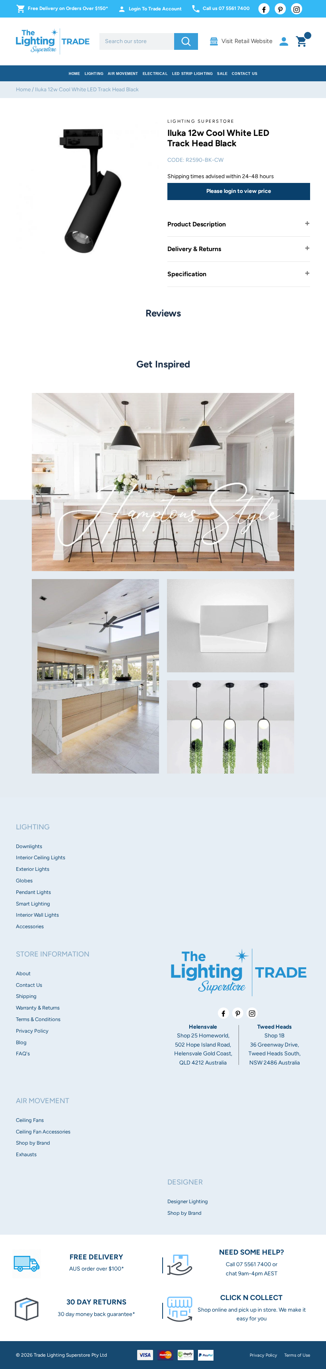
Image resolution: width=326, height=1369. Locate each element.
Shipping (26, 996)
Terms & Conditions (38, 1019)
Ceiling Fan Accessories (43, 1132)
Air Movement (123, 74)
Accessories (30, 926)
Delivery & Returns (194, 249)
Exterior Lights (32, 869)
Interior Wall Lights (37, 915)
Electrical (155, 74)
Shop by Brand (33, 1143)
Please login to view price (238, 191)
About (23, 973)
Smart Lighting (33, 904)
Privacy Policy (32, 1031)
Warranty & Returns (38, 1008)
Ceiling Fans (30, 1120)
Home (74, 74)
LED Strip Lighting (192, 74)
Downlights (29, 846)
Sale (222, 74)
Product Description (196, 224)
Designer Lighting (187, 1201)
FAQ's (23, 1054)
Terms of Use (297, 1355)
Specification (186, 274)
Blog (21, 1042)
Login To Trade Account (155, 9)
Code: (175, 160)
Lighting (94, 74)
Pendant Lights (33, 892)
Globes (24, 881)
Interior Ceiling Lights (40, 857)
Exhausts (26, 1154)
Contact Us (244, 74)
